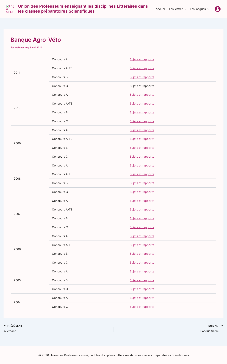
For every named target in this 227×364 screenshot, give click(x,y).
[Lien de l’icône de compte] (218, 9)
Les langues (198, 9)
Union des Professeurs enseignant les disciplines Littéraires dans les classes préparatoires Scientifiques (83, 9)
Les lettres (176, 9)
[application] (185, 9)
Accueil (160, 9)
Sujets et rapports (142, 59)
